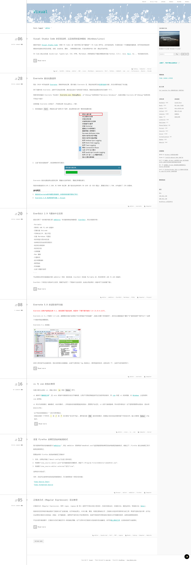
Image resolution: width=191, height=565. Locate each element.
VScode (149, 71)
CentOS (62, 71)
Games (161, 117)
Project (149, 297)
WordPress (122, 560)
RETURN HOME (38, 541)
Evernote (53, 84)
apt (56, 71)
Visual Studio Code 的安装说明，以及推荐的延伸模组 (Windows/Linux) (69, 39)
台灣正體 (170, 78)
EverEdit (82, 220)
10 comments (17, 389)
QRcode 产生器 (153, 1)
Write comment (16, 44)
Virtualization (164, 136)
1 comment (17, 310)
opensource (99, 71)
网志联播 (179, 1)
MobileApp (162, 122)
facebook (182, 54)
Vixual (40, 11)
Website (149, 535)
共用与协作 (102, 84)
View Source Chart (41, 482)
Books (129, 535)
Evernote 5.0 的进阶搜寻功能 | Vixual (50, 198)
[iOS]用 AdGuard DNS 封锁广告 (174, 157)
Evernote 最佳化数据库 (44, 78)
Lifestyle (162, 119)
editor (74, 71)
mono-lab (108, 560)
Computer (142, 69)
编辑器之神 (45, 395)
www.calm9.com (179, 108)
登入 (160, 193)
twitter (184, 54)
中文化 (133, 297)
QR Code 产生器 (179, 105)
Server (149, 69)
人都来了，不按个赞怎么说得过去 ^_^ (169, 63)
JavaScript (103, 535)
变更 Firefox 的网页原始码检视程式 (50, 439)
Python (112, 71)
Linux (84, 71)
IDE (79, 71)
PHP (115, 535)
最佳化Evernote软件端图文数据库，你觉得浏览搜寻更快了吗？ (56, 194)
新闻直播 (163, 1)
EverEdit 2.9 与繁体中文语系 (48, 213)
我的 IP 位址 (178, 111)
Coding (135, 69)
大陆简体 (165, 78)
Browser (118, 492)
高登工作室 (177, 117)
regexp (121, 535)
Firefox (139, 492)
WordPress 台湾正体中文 (166, 201)
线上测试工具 (115, 520)
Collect (161, 111)
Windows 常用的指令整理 (171, 154)
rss (187, 54)
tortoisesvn (135, 71)
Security (162, 131)
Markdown (91, 71)
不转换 (160, 78)
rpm (124, 71)
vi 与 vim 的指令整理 (44, 384)
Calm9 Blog (178, 102)
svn (128, 71)
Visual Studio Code (50, 45)
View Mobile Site (131, 560)
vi (130, 432)
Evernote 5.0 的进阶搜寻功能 (48, 304)
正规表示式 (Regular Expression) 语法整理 (55, 500)
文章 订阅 (163, 196)
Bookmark (162, 102)
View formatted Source (43, 485)
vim (114, 395)
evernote (139, 206)
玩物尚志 (177, 114)
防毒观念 (171, 1)
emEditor (57, 220)
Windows (136, 395)
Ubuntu (143, 71)
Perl (129, 54)
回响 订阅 (163, 198)
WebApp (161, 139)
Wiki (143, 506)
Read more (42, 61)
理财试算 (144, 1)
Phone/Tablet (163, 125)
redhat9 (118, 71)
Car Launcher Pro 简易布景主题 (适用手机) (171, 90)
